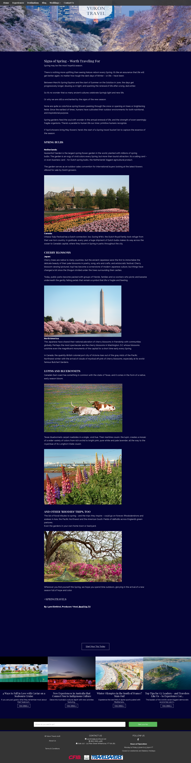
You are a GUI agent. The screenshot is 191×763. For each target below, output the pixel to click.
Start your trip (143, 724)
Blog (44, 2)
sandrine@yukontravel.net (96, 739)
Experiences (18, 2)
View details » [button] (24, 706)
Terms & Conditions (52, 748)
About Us (52, 741)
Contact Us (69, 2)
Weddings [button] (54, 2)
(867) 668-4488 (96, 741)
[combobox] (79, 724)
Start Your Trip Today (95, 646)
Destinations (33, 2)
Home (6, 2)
